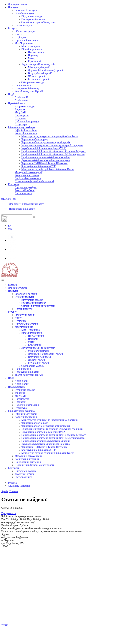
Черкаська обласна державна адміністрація (45, 142)
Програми (20, 118)
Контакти (13, 184)
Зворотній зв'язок (24, 190)
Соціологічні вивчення (28, 178)
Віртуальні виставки (26, 40)
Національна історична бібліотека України (45, 157)
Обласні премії (36, 76)
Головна (12, 284)
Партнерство (22, 115)
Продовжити (8, 513)
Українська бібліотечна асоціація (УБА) (43, 148)
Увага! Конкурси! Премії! (29, 91)
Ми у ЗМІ (20, 112)
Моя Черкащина (24, 43)
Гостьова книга (23, 193)
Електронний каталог (33, 19)
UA (10, 228)
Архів (4, 491)
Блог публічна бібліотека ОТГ (38, 166)
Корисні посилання (26, 133)
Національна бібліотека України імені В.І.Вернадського (52, 154)
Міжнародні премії (38, 67)
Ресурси (12, 28)
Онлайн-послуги (24, 13)
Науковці (33, 55)
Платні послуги (23, 25)
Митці (31, 58)
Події (11, 94)
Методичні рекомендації (28, 172)
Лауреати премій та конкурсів (38, 64)
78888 (5, 625)
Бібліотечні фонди (25, 31)
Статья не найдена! (19, 485)
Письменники (36, 52)
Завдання (20, 109)
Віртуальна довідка (32, 16)
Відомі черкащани (31, 49)
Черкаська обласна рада (34, 139)
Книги (18, 34)
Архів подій (21, 97)
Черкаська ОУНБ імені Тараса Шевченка (44, 163)
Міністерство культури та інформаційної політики (49, 136)
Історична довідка (25, 106)
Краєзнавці (34, 61)
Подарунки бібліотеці (27, 88)
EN (10, 225)
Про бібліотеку (16, 103)
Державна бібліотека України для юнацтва (45, 160)
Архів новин (22, 100)
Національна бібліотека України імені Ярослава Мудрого (53, 151)
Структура (21, 124)
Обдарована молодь (32, 82)
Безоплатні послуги (26, 10)
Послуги (13, 7)
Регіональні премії (38, 79)
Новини (13, 491)
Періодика (20, 37)
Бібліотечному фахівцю (21, 127)
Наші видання (23, 85)
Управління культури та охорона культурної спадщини (52, 145)
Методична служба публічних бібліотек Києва (47, 169)
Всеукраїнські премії (40, 73)
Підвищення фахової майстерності (34, 181)
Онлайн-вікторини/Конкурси (38, 22)
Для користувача (17, 4)
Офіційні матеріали (26, 130)
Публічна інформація (27, 121)
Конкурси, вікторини (27, 175)
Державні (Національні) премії (45, 70)
